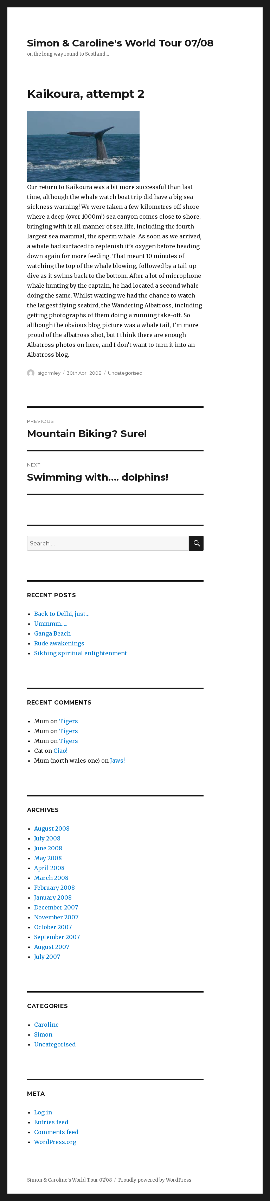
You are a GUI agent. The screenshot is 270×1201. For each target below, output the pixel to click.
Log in (43, 1112)
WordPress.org (55, 1141)
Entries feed (51, 1122)
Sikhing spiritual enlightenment (80, 653)
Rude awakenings (59, 643)
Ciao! (60, 750)
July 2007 (47, 956)
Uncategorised (125, 373)
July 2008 (47, 838)
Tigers (68, 721)
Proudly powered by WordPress (154, 1180)
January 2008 (53, 897)
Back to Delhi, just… (62, 613)
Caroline (46, 1024)
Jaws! (117, 760)
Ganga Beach (52, 633)
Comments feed (56, 1132)
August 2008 (52, 828)
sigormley (49, 373)
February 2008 (54, 887)
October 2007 (53, 927)
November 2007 (56, 917)
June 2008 (48, 848)
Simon (43, 1034)
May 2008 (48, 858)
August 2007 (51, 946)
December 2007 (56, 907)
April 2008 (49, 867)
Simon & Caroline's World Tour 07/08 (120, 43)
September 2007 (57, 936)
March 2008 (51, 877)
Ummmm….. (51, 623)
